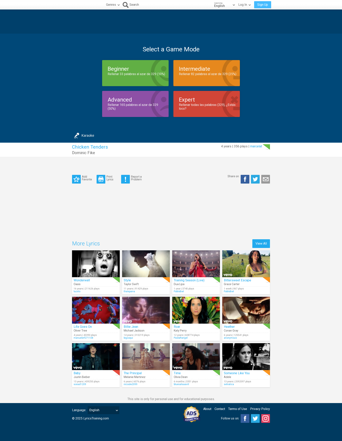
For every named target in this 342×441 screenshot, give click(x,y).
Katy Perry (180, 330)
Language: (79, 410)
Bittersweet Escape (237, 280)
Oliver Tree (80, 330)
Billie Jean (131, 327)
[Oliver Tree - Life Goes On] (96, 310)
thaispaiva (129, 291)
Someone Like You (237, 373)
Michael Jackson (134, 330)
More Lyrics (86, 243)
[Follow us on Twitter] (255, 418)
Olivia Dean (181, 377)
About (207, 409)
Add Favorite (87, 178)
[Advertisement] (171, 21)
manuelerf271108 (83, 337)
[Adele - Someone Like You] (246, 356)
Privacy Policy (260, 409)
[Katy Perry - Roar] (196, 310)
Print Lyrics (109, 178)
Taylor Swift (131, 284)
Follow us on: (230, 418)
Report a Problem (136, 178)
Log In (242, 5)
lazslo (77, 291)
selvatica (229, 384)
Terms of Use (237, 409)
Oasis (77, 284)
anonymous (230, 337)
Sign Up (262, 5)
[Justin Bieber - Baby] (96, 356)
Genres (111, 5)
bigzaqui (128, 337)
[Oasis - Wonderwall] (96, 263)
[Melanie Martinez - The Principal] (146, 356)
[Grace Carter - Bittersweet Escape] (246, 263)
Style (127, 280)
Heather (229, 327)
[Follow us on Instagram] (265, 418)
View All (261, 243)
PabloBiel (179, 291)
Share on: (233, 176)
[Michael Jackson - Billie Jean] (146, 310)
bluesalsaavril (181, 384)
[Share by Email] (265, 179)
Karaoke (88, 135)
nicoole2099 (130, 384)
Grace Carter (232, 284)
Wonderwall (82, 280)
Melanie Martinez (134, 377)
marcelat (256, 146)
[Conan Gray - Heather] (246, 310)
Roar (177, 327)
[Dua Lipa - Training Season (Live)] (196, 263)
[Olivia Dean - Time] (196, 356)
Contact (220, 409)
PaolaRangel (181, 337)
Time (177, 373)
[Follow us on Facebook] (245, 418)
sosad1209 (80, 384)
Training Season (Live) (189, 280)
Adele (227, 377)
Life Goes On (83, 327)
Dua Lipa (179, 284)
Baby (77, 373)
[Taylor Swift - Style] (146, 263)
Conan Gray (231, 330)
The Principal (133, 373)
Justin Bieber (82, 377)
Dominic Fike (83, 152)
